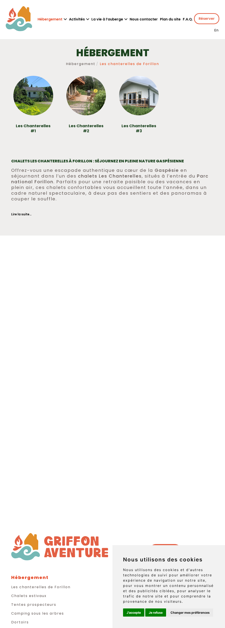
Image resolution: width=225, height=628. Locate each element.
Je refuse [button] (156, 612)
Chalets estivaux (29, 595)
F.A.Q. (188, 19)
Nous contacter (144, 19)
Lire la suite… (21, 214)
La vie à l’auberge (107, 19)
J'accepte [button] (134, 612)
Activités (77, 19)
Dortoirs (20, 622)
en (216, 30)
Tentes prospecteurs (33, 604)
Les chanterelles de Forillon (41, 587)
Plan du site (170, 19)
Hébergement (50, 19)
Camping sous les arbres (37, 613)
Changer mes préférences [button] (190, 612)
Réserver (207, 18)
